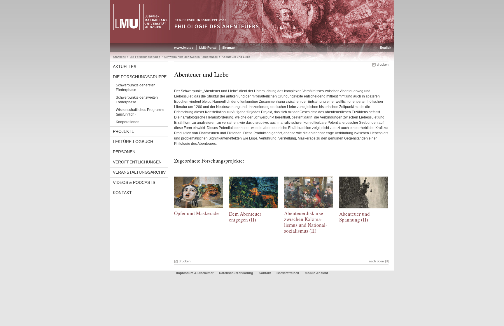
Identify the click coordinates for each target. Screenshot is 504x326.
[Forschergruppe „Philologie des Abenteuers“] (252, 42)
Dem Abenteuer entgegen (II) (245, 216)
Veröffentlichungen (137, 162)
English (385, 47)
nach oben (376, 261)
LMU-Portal (207, 47)
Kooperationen (127, 122)
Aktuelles (124, 66)
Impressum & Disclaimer (195, 273)
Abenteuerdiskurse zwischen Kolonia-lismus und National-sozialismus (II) (305, 222)
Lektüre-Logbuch (133, 141)
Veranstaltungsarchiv (139, 172)
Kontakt (122, 192)
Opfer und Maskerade (196, 213)
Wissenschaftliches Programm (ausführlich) (140, 112)
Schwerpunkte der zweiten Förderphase (191, 56)
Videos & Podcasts (134, 182)
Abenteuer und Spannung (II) (354, 216)
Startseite (119, 56)
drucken (382, 64)
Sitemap (228, 47)
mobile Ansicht (316, 273)
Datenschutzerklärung (236, 273)
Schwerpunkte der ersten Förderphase (135, 87)
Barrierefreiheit (288, 273)
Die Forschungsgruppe (145, 56)
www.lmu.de (183, 47)
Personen (124, 151)
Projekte (123, 131)
